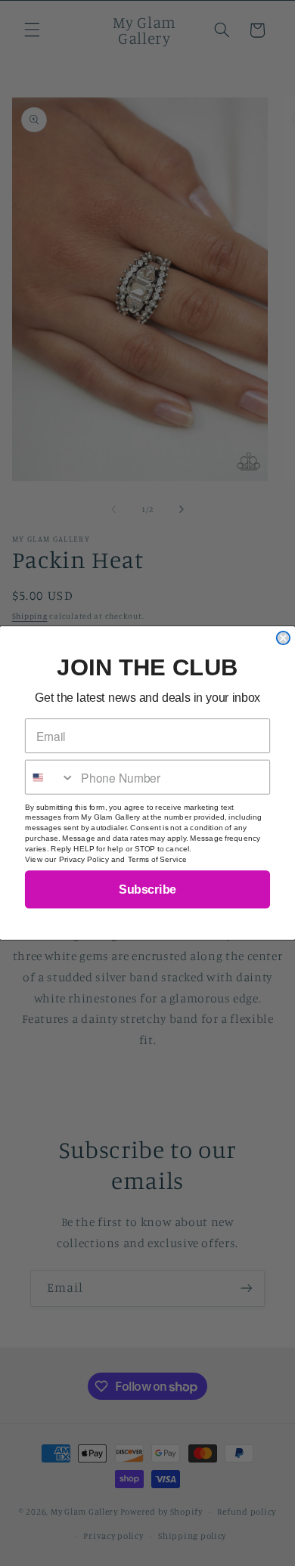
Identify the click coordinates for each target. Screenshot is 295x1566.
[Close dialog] (283, 638)
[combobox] (50, 777)
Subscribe (147, 889)
